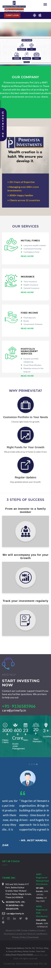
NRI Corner (22, 930)
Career (41, 930)
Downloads (33, 937)
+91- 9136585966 (19, 706)
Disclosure (9, 933)
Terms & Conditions (36, 933)
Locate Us (20, 933)
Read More (27, 256)
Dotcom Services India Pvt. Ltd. (31, 964)
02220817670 (13, 902)
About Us (10, 930)
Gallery (32, 930)
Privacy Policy (19, 937)
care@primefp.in (14, 710)
